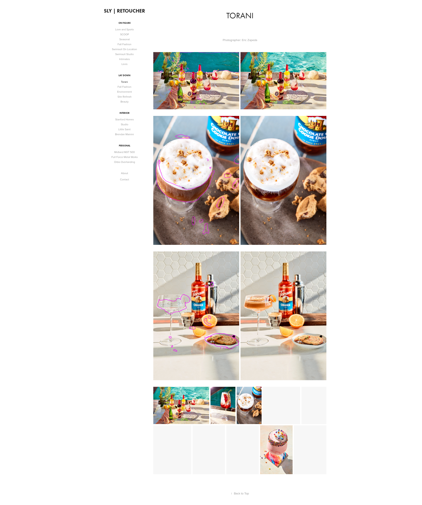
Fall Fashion (124, 44)
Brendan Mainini (124, 134)
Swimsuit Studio (124, 54)
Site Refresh (125, 96)
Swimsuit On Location (124, 49)
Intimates (124, 59)
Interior (125, 113)
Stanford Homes (124, 119)
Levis (124, 64)
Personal (124, 145)
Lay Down (124, 75)
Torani (124, 82)
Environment (124, 91)
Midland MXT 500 (124, 152)
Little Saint (124, 129)
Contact (124, 179)
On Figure (125, 23)
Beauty (125, 101)
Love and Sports (124, 29)
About (124, 173)
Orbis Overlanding (124, 162)
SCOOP (124, 34)
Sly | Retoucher (124, 11)
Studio (124, 124)
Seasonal (124, 39)
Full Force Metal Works (124, 157)
